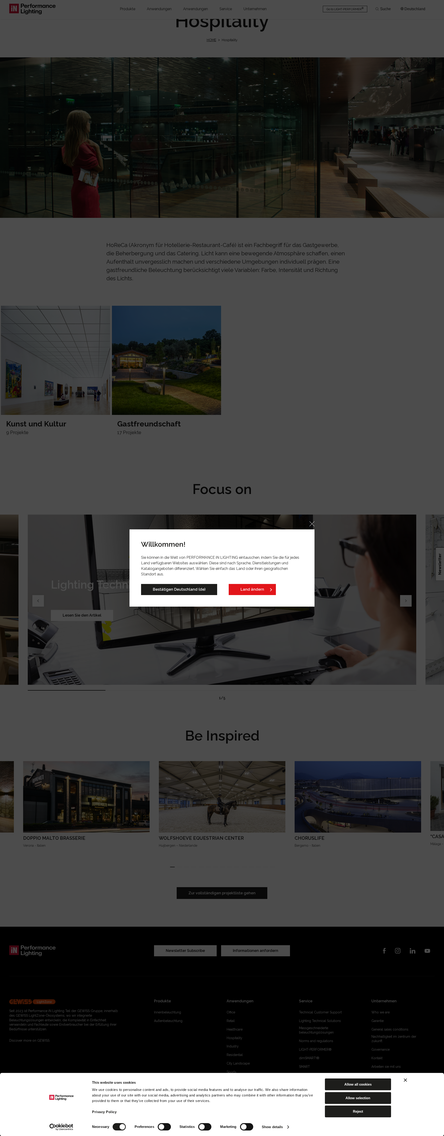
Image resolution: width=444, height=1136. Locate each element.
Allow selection (357, 1098)
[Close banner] (405, 1080)
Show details (272, 1127)
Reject (358, 1111)
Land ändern (252, 589)
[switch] (164, 1126)
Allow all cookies (358, 1084)
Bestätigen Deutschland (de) (179, 589)
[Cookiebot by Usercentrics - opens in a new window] (61, 1127)
